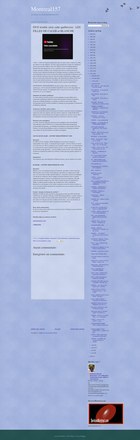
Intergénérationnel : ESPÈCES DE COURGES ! (99, 167)
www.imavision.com (39, 221)
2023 (91, 42)
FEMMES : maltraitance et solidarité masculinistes (98, 187)
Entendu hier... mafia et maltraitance (97, 195)
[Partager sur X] (59, 241)
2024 (91, 39)
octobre (94, 81)
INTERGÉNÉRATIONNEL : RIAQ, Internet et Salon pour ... (99, 325)
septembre (95, 83)
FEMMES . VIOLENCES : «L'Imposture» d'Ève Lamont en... (99, 235)
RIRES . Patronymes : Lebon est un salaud (99, 139)
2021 (91, 47)
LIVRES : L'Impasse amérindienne (96, 177)
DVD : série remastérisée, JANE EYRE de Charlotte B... (99, 217)
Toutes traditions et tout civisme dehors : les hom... (100, 295)
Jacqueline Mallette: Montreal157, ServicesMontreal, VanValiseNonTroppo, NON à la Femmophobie (99, 376)
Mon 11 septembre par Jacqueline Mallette (97, 269)
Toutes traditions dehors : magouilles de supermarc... (99, 299)
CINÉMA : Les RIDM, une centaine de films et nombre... (98, 340)
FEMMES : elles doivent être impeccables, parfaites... (99, 286)
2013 (91, 68)
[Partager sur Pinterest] (63, 241)
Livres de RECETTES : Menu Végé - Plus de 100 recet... (99, 144)
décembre (94, 76)
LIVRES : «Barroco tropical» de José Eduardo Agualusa (99, 212)
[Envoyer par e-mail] (56, 241)
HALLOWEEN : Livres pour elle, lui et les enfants (100, 86)
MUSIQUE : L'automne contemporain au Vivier (98, 116)
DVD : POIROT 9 (96, 170)
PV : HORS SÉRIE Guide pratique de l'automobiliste (99, 160)
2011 (91, 73)
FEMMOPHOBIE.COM (97, 225)
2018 (91, 55)
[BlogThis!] (57, 241)
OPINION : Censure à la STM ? (100, 251)
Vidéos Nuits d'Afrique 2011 (98, 254)
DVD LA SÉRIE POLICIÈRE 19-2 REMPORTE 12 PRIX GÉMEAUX (100, 183)
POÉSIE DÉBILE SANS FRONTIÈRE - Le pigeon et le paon (100, 330)
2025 (91, 36)
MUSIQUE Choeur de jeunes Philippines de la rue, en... (99, 303)
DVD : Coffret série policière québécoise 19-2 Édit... (99, 277)
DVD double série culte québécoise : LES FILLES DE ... (99, 128)
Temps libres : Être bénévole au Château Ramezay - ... (100, 265)
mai (93, 353)
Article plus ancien (77, 329)
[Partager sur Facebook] (61, 241)
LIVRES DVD (37, 225)
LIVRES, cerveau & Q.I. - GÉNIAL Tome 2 (98, 320)
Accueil (57, 329)
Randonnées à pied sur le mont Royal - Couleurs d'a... (99, 261)
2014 (91, 65)
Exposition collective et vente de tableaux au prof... (99, 307)
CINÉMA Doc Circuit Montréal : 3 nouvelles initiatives (99, 112)
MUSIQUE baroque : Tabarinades (96, 173)
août (93, 345)
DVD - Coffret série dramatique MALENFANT (99, 204)
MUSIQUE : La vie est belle (98, 136)
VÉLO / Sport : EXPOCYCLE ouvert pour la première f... (99, 273)
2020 (91, 50)
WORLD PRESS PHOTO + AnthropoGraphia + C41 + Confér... (99, 291)
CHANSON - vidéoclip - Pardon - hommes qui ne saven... (99, 239)
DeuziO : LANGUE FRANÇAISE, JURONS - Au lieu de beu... (99, 229)
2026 (91, 34)
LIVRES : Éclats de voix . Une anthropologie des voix (99, 148)
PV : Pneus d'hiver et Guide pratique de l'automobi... (98, 156)
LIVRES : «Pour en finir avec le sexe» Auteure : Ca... (99, 133)
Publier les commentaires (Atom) (48, 333)
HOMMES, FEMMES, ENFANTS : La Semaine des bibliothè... (99, 108)
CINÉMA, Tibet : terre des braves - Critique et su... (98, 221)
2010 (91, 356)
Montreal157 (46, 9)
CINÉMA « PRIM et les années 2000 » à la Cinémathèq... (99, 316)
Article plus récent (38, 329)
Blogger (83, 436)
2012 (91, 71)
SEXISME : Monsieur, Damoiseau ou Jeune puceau (100, 103)
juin (93, 350)
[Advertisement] (57, 314)
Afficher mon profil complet (95, 395)
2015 (91, 63)
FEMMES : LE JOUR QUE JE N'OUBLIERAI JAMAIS (99, 123)
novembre (94, 78)
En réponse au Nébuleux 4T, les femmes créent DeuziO (100, 247)
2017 (91, 58)
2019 (91, 52)
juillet (93, 347)
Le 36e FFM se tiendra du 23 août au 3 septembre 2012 (99, 208)
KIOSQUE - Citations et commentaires (97, 191)
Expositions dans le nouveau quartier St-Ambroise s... (99, 312)
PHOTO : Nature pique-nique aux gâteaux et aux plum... (99, 335)
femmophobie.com (96, 164)
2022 (91, 44)
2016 (91, 60)
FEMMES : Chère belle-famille (99, 120)
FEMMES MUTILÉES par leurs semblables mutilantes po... (99, 281)
